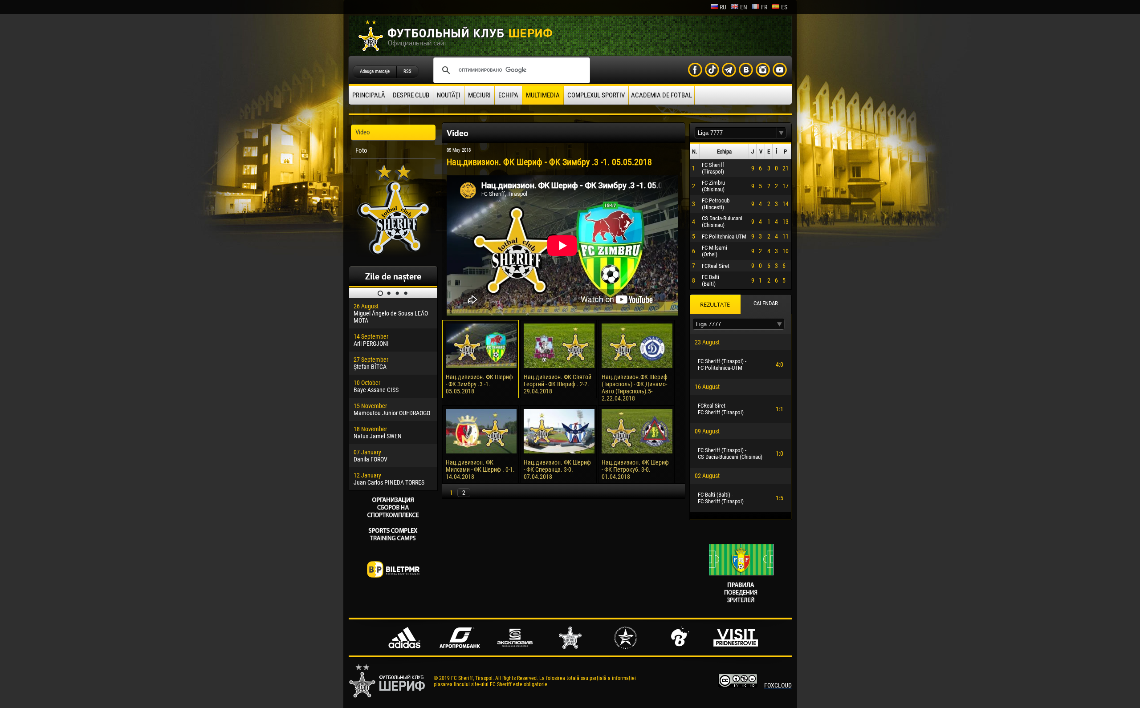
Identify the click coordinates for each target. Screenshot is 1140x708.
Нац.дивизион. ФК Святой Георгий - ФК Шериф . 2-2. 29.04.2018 (557, 384)
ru (723, 7)
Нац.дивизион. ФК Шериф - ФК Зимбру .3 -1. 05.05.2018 (479, 384)
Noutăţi (448, 95)
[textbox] (735, 132)
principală (368, 95)
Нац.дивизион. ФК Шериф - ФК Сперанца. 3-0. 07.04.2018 (557, 469)
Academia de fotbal (661, 95)
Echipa (508, 95)
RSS (407, 71)
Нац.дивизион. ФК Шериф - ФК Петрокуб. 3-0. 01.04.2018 (635, 469)
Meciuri (479, 95)
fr (764, 7)
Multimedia (543, 95)
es (784, 7)
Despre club (411, 95)
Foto (361, 150)
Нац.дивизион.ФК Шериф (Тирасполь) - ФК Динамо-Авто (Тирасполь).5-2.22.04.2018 (635, 387)
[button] (781, 132)
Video (362, 132)
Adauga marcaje (375, 71)
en (743, 7)
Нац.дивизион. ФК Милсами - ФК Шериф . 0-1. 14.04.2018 (480, 469)
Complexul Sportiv (596, 95)
